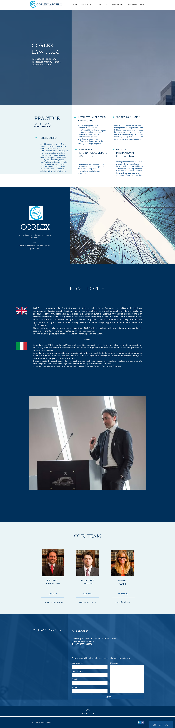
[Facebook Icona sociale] (142, 722)
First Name (77, 663)
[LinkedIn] (139, 722)
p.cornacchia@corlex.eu (52, 602)
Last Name (76, 671)
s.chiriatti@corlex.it (87, 602)
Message (114, 663)
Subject (75, 687)
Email (74, 679)
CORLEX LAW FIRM (49, 4)
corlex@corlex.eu (122, 602)
